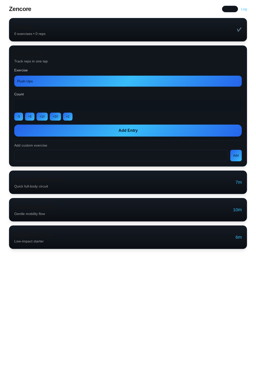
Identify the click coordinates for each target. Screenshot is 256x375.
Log (244, 9)
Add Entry (128, 130)
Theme (230, 9)
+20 (55, 116)
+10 (42, 116)
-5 (18, 116)
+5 (30, 116)
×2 (68, 116)
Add (236, 155)
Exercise (21, 70)
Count (19, 94)
